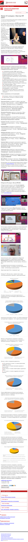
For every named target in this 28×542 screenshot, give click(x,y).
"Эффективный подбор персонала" (7, 516)
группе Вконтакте (7, 192)
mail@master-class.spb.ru (6, 480)
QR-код (2, 540)
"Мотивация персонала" (5, 518)
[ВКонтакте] (11, 485)
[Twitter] (10, 485)
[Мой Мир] (12, 485)
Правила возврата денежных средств (7, 537)
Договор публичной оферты (5, 536)
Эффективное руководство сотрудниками (10, 501)
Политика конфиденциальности (6, 533)
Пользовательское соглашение (6, 535)
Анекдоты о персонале (5, 524)
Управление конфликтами (6, 505)
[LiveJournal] (15, 485)
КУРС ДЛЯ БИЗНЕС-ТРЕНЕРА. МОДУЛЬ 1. (10, 509)
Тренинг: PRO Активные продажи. (8, 497)
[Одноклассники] (14, 485)
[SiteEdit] (16, 485)
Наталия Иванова (10, 163)
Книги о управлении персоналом (7, 523)
